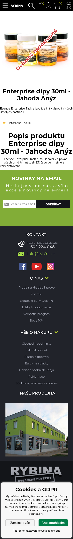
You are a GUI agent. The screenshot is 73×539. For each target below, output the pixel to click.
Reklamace (36, 376)
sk (68, 8)
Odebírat (53, 204)
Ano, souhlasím (53, 522)
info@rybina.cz (41, 253)
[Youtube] (37, 267)
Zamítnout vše (20, 522)
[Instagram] (50, 267)
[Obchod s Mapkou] (36, 429)
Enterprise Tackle (19, 123)
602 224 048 (42, 247)
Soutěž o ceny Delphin (36, 301)
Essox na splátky (36, 363)
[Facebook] (22, 267)
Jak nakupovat (36, 350)
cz (68, 4)
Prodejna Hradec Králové (36, 287)
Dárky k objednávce (36, 307)
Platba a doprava (36, 357)
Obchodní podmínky (36, 343)
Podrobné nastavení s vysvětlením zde (36, 530)
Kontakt (36, 294)
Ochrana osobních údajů (36, 370)
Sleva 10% (36, 320)
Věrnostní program (36, 314)
